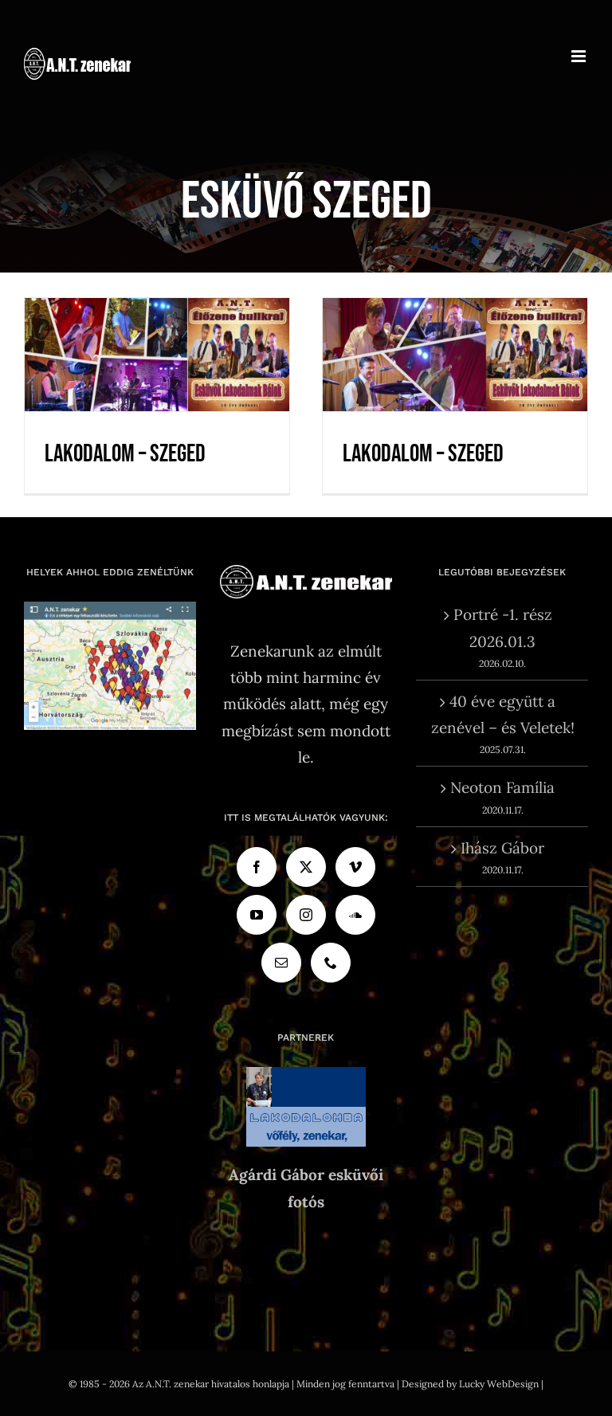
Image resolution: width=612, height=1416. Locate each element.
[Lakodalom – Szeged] (157, 355)
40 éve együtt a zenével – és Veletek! (503, 714)
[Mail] (281, 963)
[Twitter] (306, 867)
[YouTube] (257, 915)
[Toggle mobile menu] (579, 56)
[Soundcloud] (355, 915)
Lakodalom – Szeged (157, 333)
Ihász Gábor (502, 847)
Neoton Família (502, 787)
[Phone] (331, 963)
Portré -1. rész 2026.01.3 (502, 627)
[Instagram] (306, 915)
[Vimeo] (355, 867)
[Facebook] (257, 867)
